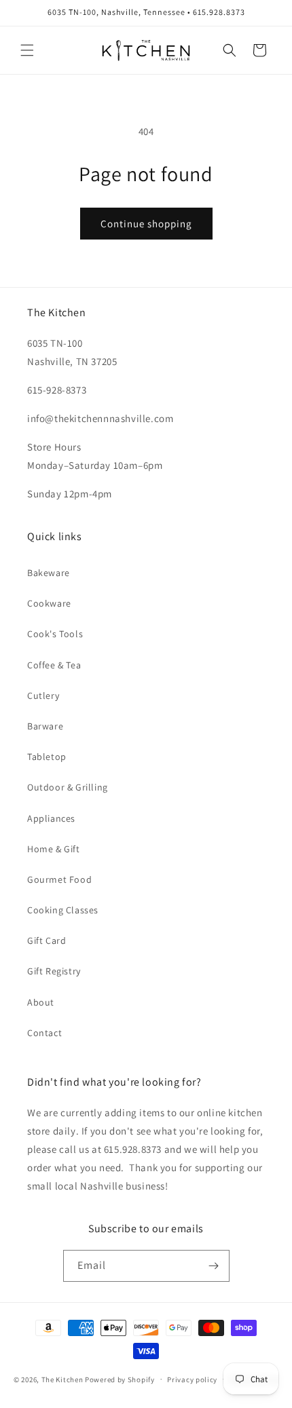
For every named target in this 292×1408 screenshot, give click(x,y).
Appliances (51, 818)
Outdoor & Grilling (67, 787)
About (40, 1002)
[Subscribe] (214, 1266)
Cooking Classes (62, 910)
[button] (27, 50)
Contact (44, 1033)
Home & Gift (53, 849)
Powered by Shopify (120, 1379)
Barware (45, 726)
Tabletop (47, 756)
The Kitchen (63, 1379)
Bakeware (48, 573)
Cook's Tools (55, 634)
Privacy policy (192, 1379)
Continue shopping (146, 223)
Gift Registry (54, 971)
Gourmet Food (59, 879)
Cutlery (43, 695)
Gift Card (46, 940)
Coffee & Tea (54, 665)
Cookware (49, 603)
